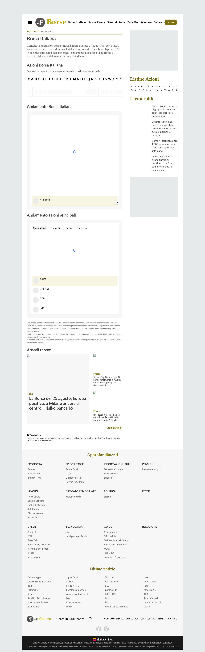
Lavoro (33, 491)
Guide (108, 527)
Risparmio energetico (38, 549)
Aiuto (91, 647)
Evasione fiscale (73, 478)
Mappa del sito (147, 619)
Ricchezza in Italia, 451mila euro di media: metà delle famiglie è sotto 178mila (106, 417)
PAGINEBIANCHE (100, 643)
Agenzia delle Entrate (38, 603)
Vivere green (34, 557)
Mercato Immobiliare (81, 491)
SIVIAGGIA (132, 643)
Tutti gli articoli (113, 427)
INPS (30, 586)
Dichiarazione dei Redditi (116, 540)
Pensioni (148, 464)
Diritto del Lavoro (36, 505)
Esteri (146, 491)
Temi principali (151, 598)
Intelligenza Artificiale (76, 536)
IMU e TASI (110, 594)
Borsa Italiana (77, 22)
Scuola (31, 594)
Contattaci (132, 619)
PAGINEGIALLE (56, 643)
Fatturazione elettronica (116, 607)
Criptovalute (110, 536)
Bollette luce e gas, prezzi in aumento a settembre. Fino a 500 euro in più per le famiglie (164, 128)
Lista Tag (148, 607)
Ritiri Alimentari (111, 474)
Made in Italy (72, 586)
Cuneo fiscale (150, 582)
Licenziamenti (73, 603)
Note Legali (42, 647)
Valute (158, 22)
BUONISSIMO (156, 643)
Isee (146, 578)
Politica (110, 491)
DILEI (124, 643)
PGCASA (88, 643)
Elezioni (107, 497)
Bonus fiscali (72, 469)
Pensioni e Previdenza (114, 557)
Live (31, 394)
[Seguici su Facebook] (98, 628)
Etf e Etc (133, 22)
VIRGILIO (45, 643)
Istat (107, 598)
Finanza (96, 374)
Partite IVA (33, 518)
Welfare (70, 582)
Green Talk (33, 540)
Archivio (172, 619)
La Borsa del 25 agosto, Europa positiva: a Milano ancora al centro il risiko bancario (57, 403)
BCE (107, 586)
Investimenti (34, 474)
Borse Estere (97, 22)
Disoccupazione (35, 513)
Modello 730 (150, 590)
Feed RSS (161, 619)
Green (32, 527)
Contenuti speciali (114, 619)
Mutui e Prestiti (73, 497)
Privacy (52, 647)
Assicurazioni (110, 532)
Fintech (69, 532)
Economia (35, 464)
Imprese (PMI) (34, 478)
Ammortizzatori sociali (77, 594)
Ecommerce (33, 607)
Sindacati (109, 578)
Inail (146, 586)
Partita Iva (109, 553)
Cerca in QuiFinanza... (71, 619)
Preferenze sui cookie (78, 647)
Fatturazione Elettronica (115, 545)
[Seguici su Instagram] (106, 628)
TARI (146, 594)
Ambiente (32, 532)
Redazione (149, 527)
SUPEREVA (167, 643)
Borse (56, 21)
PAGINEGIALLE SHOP (74, 643)
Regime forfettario (75, 482)
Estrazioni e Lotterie (113, 469)
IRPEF (69, 607)
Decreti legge (34, 578)
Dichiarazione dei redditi (39, 582)
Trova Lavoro (34, 497)
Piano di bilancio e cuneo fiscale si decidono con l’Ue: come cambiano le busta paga (162, 163)
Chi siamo (32, 647)
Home (29, 32)
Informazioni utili (117, 464)
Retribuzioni (33, 509)
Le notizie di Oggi (152, 603)
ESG (30, 536)
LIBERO (36, 643)
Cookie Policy (62, 647)
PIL (106, 603)
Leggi (68, 474)
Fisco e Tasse (75, 464)
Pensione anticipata (151, 469)
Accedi (171, 22)
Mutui (107, 549)
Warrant (146, 22)
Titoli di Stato (116, 22)
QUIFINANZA (143, 643)
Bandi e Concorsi (36, 501)
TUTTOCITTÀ (114, 643)
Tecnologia (74, 527)
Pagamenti (33, 590)
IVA (68, 598)
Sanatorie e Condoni (76, 590)
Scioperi (108, 478)
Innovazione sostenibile (39, 545)
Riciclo (31, 553)
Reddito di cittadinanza (39, 598)
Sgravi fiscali (72, 578)
